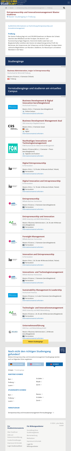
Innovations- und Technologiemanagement (43, 272)
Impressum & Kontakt (14, 443)
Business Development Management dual (42, 120)
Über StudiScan (12, 432)
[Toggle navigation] (68, 2)
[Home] (6, 8)
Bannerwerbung (32, 435)
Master (12, 8)
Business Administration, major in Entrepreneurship (28, 70)
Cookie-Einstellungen (14, 440)
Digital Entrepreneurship (34, 163)
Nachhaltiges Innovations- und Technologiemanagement (37, 141)
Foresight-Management (34, 236)
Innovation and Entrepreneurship (38, 254)
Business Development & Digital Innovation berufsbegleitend (38, 101)
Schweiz (56, 364)
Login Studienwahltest (14, 446)
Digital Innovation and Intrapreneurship (42, 181)
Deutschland (18, 364)
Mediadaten (31, 438)
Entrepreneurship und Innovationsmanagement (31, 8)
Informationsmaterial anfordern (33, 113)
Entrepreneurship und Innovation (38, 216)
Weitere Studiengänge (35, 342)
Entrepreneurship (31, 198)
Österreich (37, 364)
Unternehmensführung (33, 325)
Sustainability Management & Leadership (42, 290)
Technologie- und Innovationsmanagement (43, 307)
